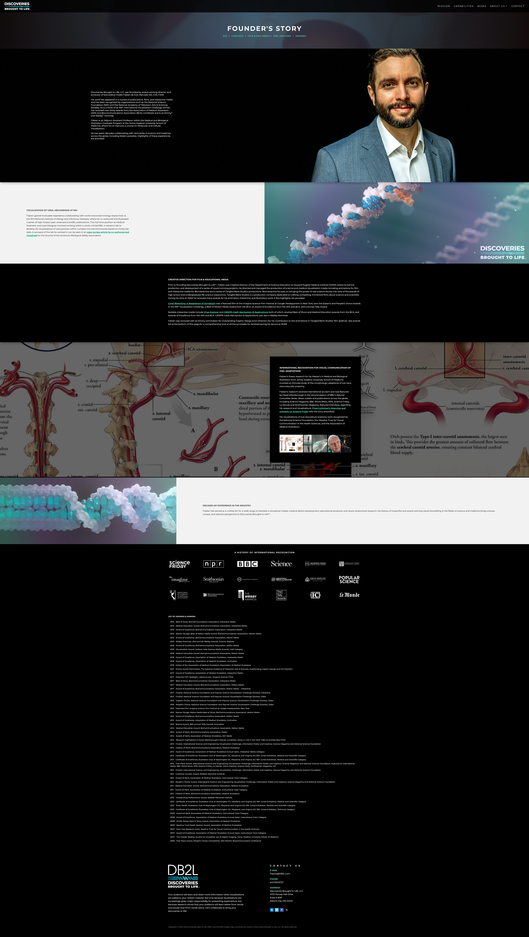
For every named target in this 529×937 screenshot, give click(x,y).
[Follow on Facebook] (282, 910)
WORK (481, 6)
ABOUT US (497, 6)
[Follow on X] (287, 910)
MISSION (444, 6)
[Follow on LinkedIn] (272, 910)
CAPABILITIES (464, 6)
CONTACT (518, 6)
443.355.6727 (276, 882)
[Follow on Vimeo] (277, 910)
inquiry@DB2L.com (280, 873)
